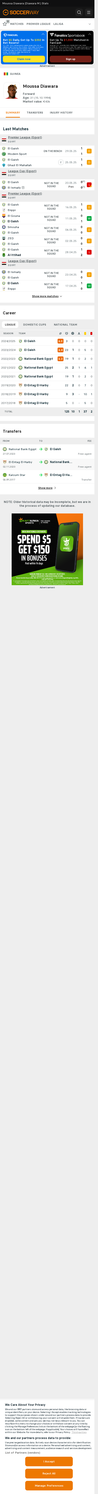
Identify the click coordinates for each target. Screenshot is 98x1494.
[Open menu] (89, 12)
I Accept (49, 1461)
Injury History (61, 112)
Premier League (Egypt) (25, 137)
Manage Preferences (49, 1485)
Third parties (79, 1432)
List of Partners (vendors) (22, 1452)
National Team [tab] (65, 324)
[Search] (79, 12)
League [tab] (10, 324)
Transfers (35, 112)
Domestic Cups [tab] (34, 324)
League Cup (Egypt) (22, 171)
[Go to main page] (24, 12)
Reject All (48, 1473)
